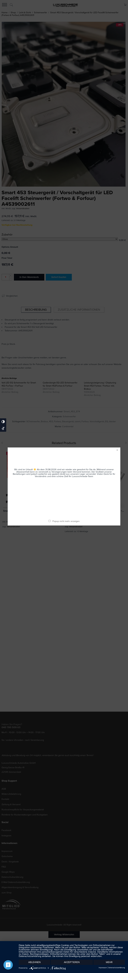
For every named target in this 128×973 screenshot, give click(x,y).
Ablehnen (34, 962)
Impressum (103, 967)
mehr (109, 962)
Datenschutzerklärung (116, 967)
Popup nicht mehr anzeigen (66, 521)
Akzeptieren (72, 962)
